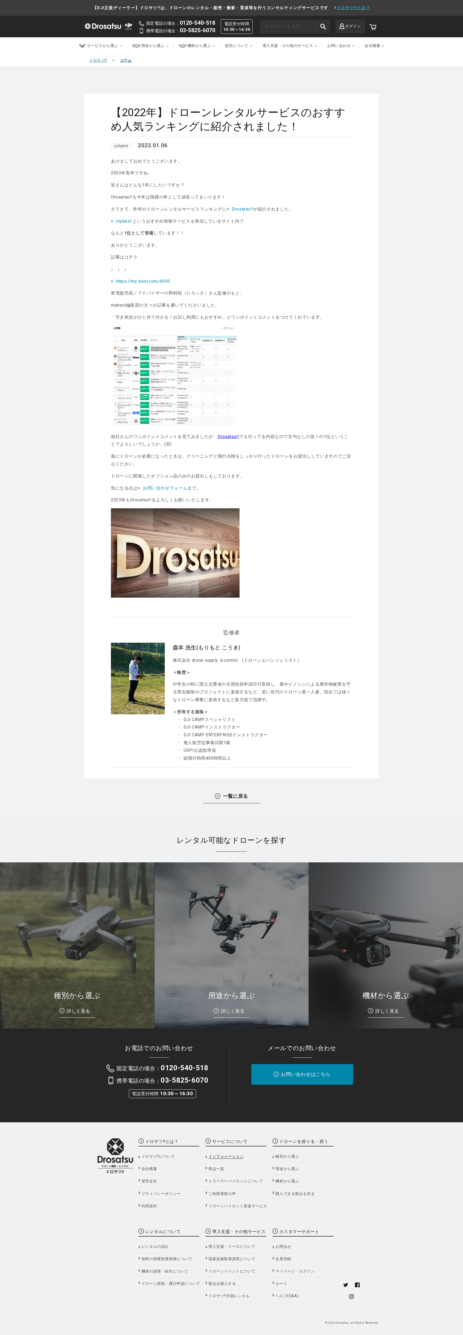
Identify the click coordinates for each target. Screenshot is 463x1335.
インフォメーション (226, 1156)
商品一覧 (216, 1169)
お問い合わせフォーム (165, 488)
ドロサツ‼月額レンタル (229, 1296)
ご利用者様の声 (222, 1193)
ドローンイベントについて (231, 1271)
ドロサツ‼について (158, 1156)
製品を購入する (222, 1283)
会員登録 (283, 1259)
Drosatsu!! (242, 209)
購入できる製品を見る (295, 1193)
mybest (124, 221)
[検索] (323, 27)
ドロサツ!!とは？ (354, 7)
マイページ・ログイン (295, 1271)
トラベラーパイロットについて (235, 1181)
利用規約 (149, 1206)
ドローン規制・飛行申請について (170, 1283)
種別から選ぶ (287, 1156)
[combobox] (295, 27)
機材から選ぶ (287, 1181)
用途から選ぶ (287, 1169)
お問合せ (283, 1246)
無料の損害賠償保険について (166, 1259)
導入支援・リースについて (231, 1246)
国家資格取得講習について (231, 1259)
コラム (126, 60)
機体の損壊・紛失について (164, 1271)
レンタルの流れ (155, 1246)
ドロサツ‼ (98, 60)
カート (281, 1283)
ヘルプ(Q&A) (286, 1296)
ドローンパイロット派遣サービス (237, 1206)
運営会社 (149, 1181)
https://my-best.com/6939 (143, 281)
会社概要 (149, 1169)
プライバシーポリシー (161, 1193)
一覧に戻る (235, 796)
